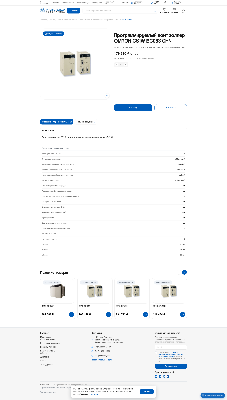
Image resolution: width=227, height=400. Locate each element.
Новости (55, 3)
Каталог (43, 20)
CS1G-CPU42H (85, 306)
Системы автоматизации (67, 20)
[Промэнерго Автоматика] (52, 10)
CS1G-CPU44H (122, 306)
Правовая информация (48, 392)
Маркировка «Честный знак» (47, 338)
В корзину (133, 108)
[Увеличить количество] (125, 64)
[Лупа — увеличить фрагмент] (107, 95)
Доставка (44, 357)
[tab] (56, 121)
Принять (147, 392)
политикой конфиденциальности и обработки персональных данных (171, 354)
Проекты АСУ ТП (110, 2)
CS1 (117, 20)
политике (93, 394)
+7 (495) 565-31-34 (103, 347)
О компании (44, 2)
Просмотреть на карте (102, 360)
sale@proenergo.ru (102, 355)
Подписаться (171, 366)
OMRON (52, 20)
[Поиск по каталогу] (120, 10)
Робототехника (68, 3)
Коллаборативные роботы (48, 352)
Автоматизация (83, 3)
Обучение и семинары (50, 343)
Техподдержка (46, 365)
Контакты (125, 3)
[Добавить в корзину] (71, 314)
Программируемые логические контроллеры (96, 20)
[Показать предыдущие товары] (179, 272)
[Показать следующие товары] (184, 272)
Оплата (43, 361)
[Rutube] (156, 376)
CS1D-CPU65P (48, 306)
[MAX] (168, 376)
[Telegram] (164, 376)
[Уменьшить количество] (116, 64)
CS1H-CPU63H (159, 306)
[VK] (160, 376)
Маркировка (97, 3)
